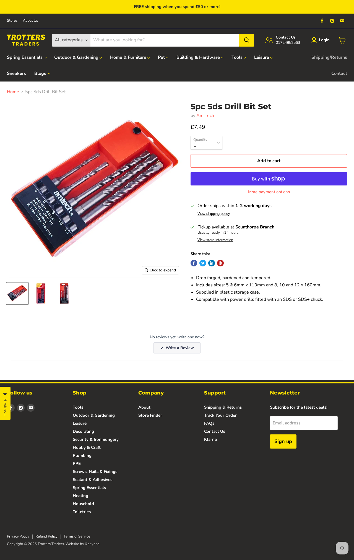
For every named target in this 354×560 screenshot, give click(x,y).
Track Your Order (220, 415)
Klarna (210, 439)
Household (83, 503)
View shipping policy (213, 214)
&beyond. (92, 543)
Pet (162, 57)
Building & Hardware (198, 57)
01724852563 (288, 42)
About (144, 407)
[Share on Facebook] (194, 263)
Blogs (40, 73)
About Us (30, 21)
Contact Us (214, 431)
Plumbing (82, 455)
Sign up (283, 441)
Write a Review (183, 349)
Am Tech (205, 116)
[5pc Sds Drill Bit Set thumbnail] (17, 293)
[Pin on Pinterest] (220, 263)
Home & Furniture (128, 57)
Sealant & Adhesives (92, 479)
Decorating (83, 431)
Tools (237, 57)
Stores (12, 21)
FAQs (209, 423)
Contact (339, 73)
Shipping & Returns (223, 407)
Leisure (262, 57)
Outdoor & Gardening (77, 57)
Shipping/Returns (329, 57)
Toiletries (82, 512)
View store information (215, 240)
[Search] (246, 40)
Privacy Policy (18, 536)
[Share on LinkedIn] (211, 263)
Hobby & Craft (87, 447)
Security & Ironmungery (96, 439)
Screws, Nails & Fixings (95, 471)
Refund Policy (46, 536)
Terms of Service (77, 536)
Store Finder (150, 415)
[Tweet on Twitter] (202, 263)
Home (13, 91)
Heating (80, 495)
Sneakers (16, 73)
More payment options (269, 192)
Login (324, 40)
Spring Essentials (25, 57)
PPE (77, 463)
